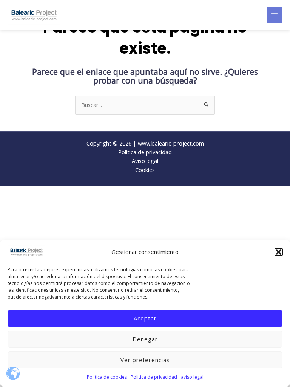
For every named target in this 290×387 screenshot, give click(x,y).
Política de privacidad (145, 152)
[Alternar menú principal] (274, 15)
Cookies (145, 169)
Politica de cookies (107, 377)
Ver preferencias (145, 360)
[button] (278, 252)
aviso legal (192, 377)
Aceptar (145, 318)
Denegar (145, 339)
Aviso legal (145, 160)
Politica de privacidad (154, 377)
